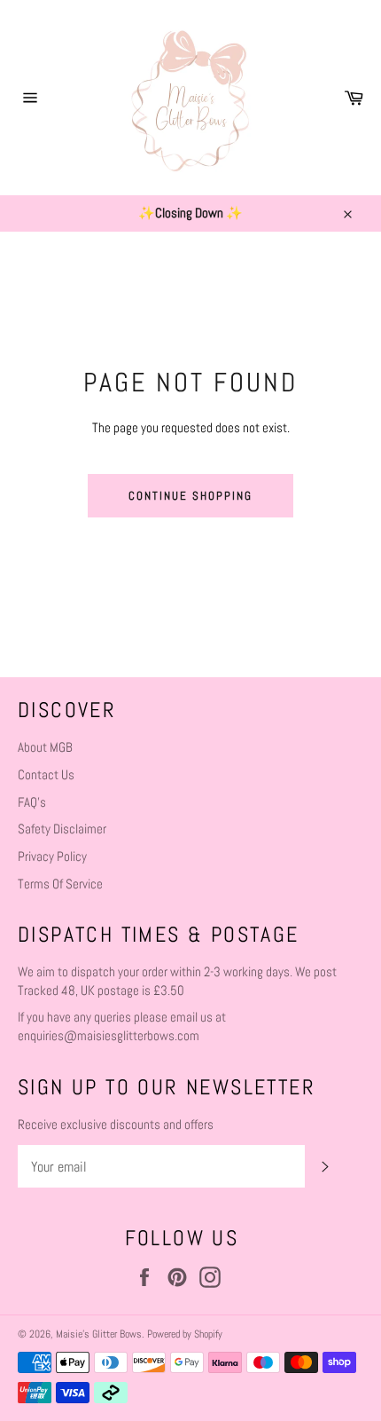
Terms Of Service (60, 883)
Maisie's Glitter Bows (99, 1334)
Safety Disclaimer (62, 828)
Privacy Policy (52, 856)
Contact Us (46, 774)
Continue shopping (190, 495)
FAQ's (32, 801)
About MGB (45, 746)
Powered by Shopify (184, 1334)
